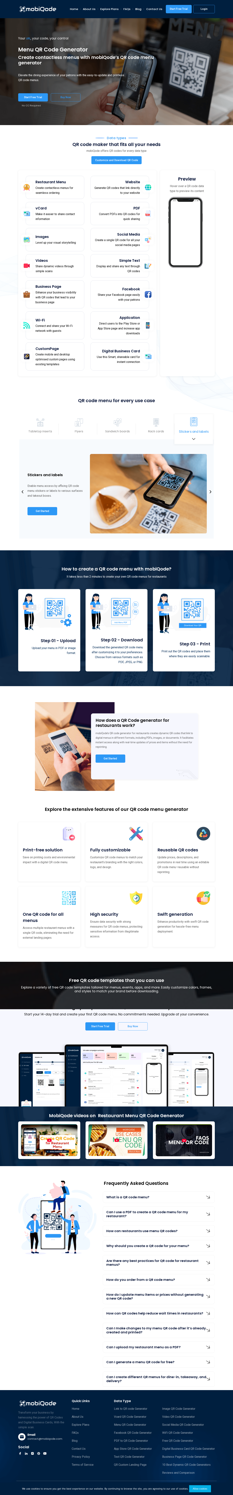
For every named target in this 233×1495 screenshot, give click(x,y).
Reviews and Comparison (178, 1472)
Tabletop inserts (40, 431)
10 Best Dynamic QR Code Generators (186, 1464)
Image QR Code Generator (178, 1408)
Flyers (79, 431)
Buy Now (65, 97)
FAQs (127, 9)
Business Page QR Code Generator (184, 1456)
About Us (89, 9)
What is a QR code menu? (127, 1197)
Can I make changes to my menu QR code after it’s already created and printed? (156, 1330)
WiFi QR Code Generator (177, 1432)
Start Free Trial (179, 8)
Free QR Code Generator (177, 1440)
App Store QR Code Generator (133, 1448)
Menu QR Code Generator (130, 1424)
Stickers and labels (193, 431)
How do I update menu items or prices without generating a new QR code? (155, 1296)
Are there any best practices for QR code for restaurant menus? (152, 1262)
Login (204, 8)
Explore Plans (109, 9)
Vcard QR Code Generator (130, 1416)
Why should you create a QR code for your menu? (147, 1246)
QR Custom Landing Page (130, 1464)
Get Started (42, 511)
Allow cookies (200, 1488)
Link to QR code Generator (130, 1408)
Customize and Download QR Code (116, 160)
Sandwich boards (117, 431)
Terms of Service (83, 1464)
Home (74, 9)
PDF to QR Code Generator (131, 1440)
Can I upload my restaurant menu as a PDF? (143, 1347)
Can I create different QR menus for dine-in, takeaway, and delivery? (156, 1379)
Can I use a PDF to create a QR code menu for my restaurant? (147, 1214)
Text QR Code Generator (129, 1456)
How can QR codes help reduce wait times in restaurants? (154, 1313)
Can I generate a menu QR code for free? (140, 1362)
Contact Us (154, 9)
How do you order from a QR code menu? (140, 1279)
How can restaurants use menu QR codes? (141, 1231)
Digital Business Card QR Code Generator (188, 1448)
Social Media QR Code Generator (183, 1424)
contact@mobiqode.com (44, 1439)
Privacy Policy (81, 1456)
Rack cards (156, 431)
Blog (138, 9)
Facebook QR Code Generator (133, 1432)
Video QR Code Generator (178, 1416)
